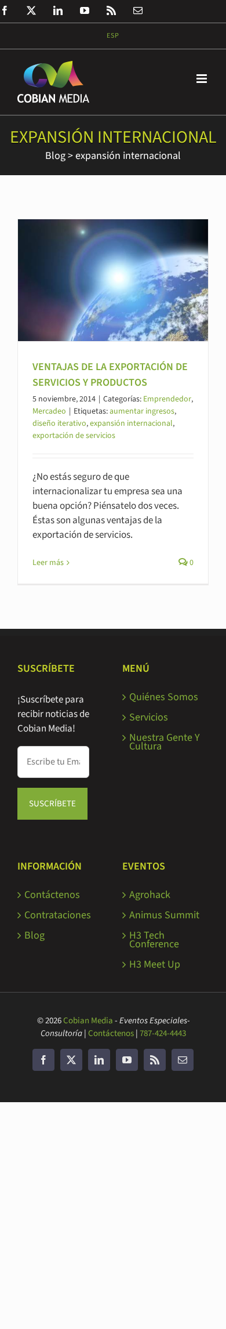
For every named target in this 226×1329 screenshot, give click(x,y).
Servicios (148, 717)
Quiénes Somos (163, 697)
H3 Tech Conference (154, 939)
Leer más (48, 562)
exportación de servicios (73, 435)
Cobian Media (88, 1021)
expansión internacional (128, 156)
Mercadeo (49, 411)
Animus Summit (164, 915)
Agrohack (149, 894)
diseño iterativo (59, 423)
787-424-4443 (163, 1033)
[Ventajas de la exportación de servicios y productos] (113, 280)
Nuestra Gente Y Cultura (164, 742)
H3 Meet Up (154, 964)
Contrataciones (57, 915)
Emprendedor (167, 399)
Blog (55, 156)
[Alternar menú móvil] (202, 79)
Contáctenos (52, 894)
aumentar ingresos (142, 411)
